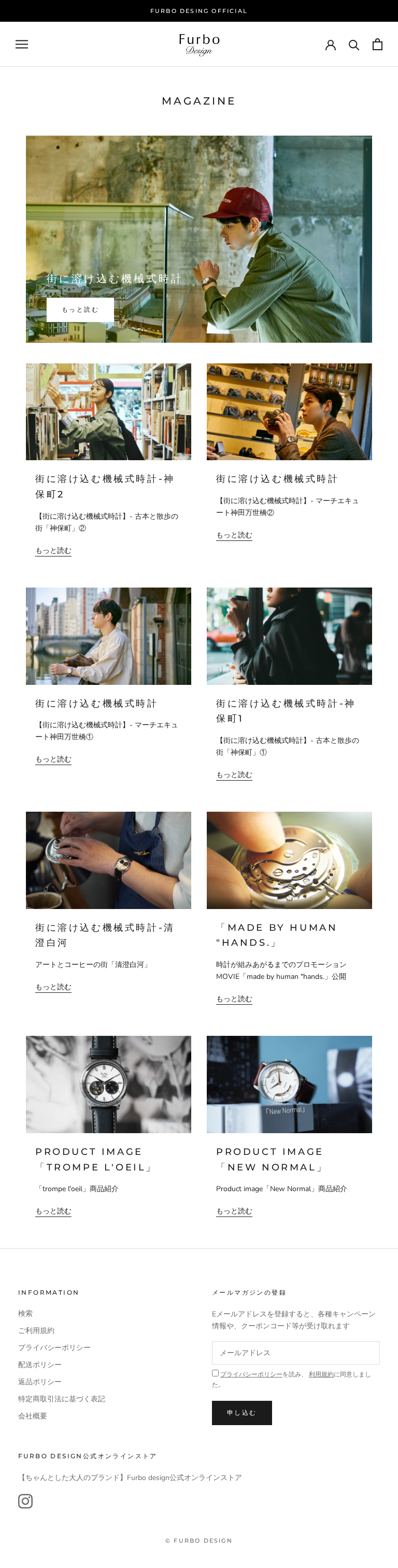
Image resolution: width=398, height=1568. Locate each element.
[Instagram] (25, 1501)
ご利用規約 (36, 1331)
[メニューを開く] (22, 44)
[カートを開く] (377, 44)
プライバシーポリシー (54, 1348)
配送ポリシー (40, 1365)
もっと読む (80, 309)
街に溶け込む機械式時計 (115, 278)
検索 (25, 1313)
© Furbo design (199, 1540)
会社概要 (32, 1416)
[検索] (354, 44)
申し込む (242, 1412)
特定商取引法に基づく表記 (61, 1399)
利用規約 (321, 1374)
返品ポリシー (40, 1382)
